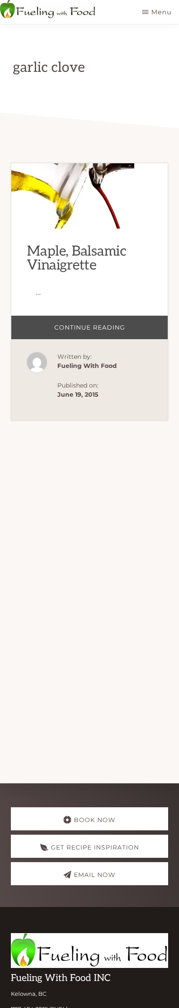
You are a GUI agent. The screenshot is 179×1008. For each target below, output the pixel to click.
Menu (161, 12)
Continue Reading (111, 331)
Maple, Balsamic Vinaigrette (76, 258)
